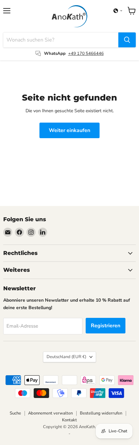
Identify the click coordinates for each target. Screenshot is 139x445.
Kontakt (69, 420)
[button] (118, 10)
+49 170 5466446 (86, 53)
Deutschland (66, 357)
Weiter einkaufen (69, 130)
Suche (15, 413)
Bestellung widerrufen (101, 413)
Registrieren (105, 325)
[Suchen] (127, 39)
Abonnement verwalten (50, 413)
